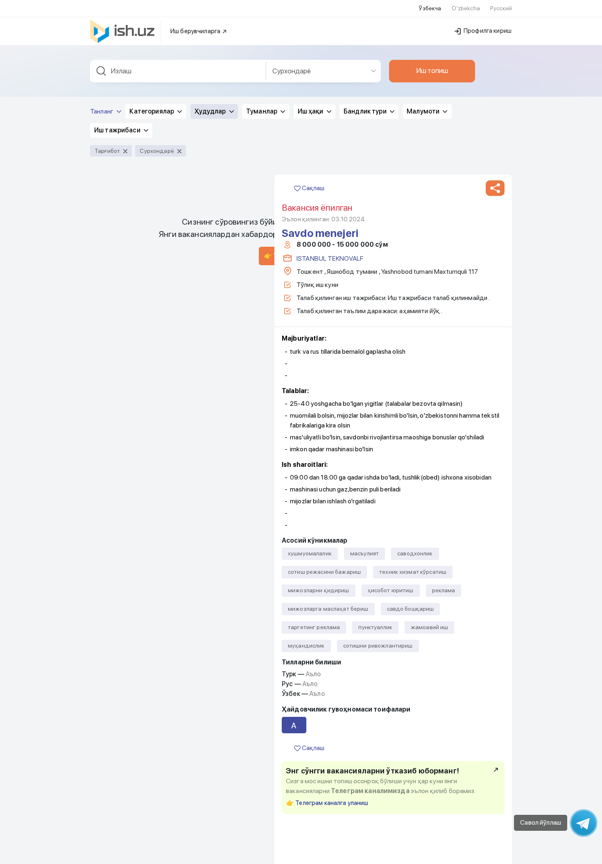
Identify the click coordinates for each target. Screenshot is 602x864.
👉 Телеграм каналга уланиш (327, 803)
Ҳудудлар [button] (211, 111)
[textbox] (178, 71)
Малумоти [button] (424, 111)
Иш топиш (432, 70)
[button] (495, 188)
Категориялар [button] (152, 111)
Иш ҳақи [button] (311, 111)
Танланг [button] (102, 111)
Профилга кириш (486, 30)
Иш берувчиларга (196, 31)
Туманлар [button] (262, 111)
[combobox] (178, 71)
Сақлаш (312, 188)
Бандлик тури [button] (366, 111)
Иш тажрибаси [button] (118, 130)
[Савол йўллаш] (583, 823)
